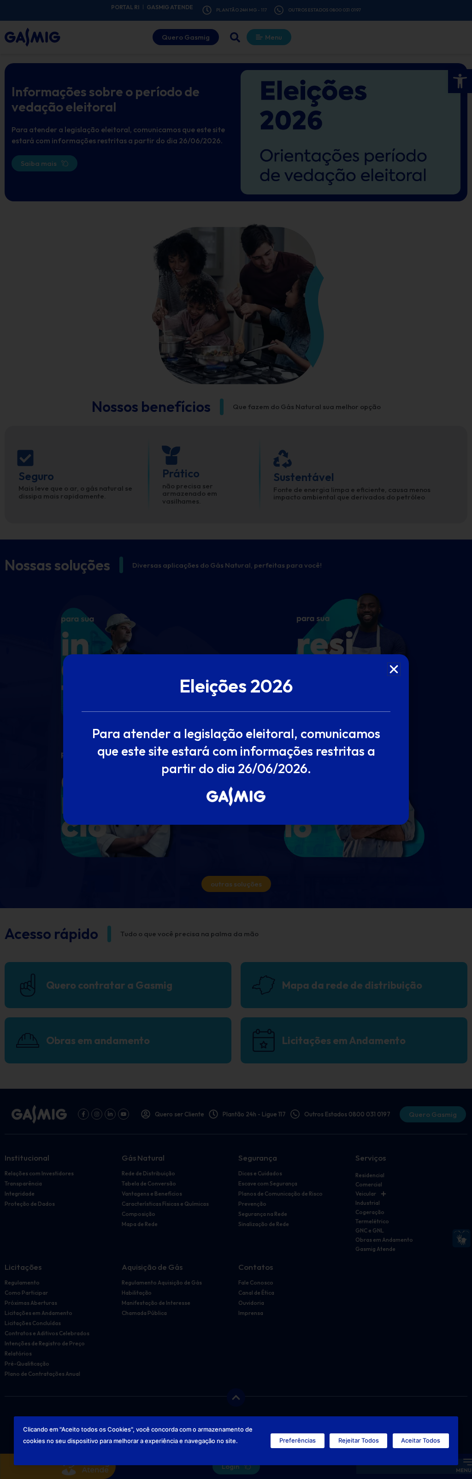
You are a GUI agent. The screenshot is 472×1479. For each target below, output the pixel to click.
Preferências (297, 1440)
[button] (394, 669)
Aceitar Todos (420, 1440)
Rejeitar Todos (358, 1440)
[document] (236, 739)
